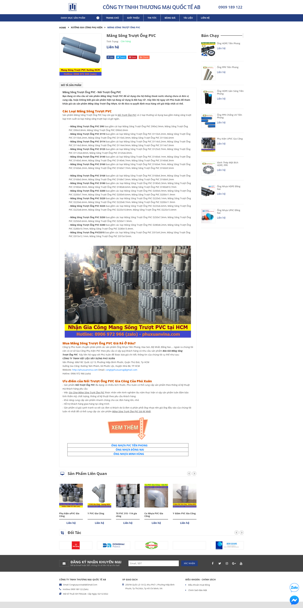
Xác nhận (189, 563)
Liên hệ (205, 17)
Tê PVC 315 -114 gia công (126, 515)
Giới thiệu (133, 17)
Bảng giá (170, 17)
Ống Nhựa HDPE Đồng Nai (228, 188)
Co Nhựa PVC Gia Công (153, 515)
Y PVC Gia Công (96, 513)
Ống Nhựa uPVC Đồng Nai (228, 211)
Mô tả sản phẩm (71, 85)
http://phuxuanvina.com (85, 369)
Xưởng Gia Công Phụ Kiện (86, 27)
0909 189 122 (230, 7)
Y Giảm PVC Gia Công (184, 513)
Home (62, 27)
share (145, 57)
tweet (122, 57)
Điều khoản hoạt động (199, 584)
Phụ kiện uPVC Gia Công (69, 515)
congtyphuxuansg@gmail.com (121, 369)
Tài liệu (188, 17)
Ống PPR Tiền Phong (227, 67)
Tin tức (152, 17)
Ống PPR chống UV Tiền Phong (229, 116)
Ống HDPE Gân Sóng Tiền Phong (230, 92)
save (134, 57)
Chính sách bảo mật (197, 590)
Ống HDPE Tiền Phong (228, 43)
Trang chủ (112, 17)
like (111, 57)
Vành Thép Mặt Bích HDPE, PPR (227, 164)
